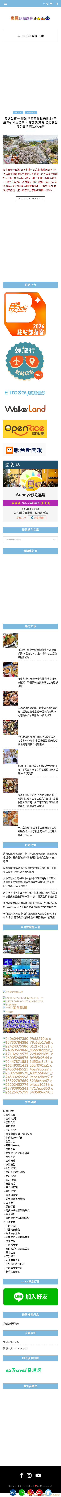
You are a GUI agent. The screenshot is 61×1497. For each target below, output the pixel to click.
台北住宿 (10, 1241)
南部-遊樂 (11, 1179)
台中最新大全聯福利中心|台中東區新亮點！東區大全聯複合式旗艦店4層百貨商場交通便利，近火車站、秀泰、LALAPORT (29, 882)
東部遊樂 (10, 1256)
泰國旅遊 (10, 1183)
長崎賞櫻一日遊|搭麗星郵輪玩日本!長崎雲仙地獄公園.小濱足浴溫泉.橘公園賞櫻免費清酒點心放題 (30, 122)
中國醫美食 (12, 1244)
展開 (5, 1110)
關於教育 (10, 1126)
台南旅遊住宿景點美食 (17, 1248)
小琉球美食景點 (14, 1267)
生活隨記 (10, 1214)
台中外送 (10, 1156)
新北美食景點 (13, 1260)
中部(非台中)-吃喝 (15, 1172)
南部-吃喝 (11, 1191)
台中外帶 (10, 1149)
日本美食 (10, 1221)
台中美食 (10, 1114)
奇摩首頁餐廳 (13, 1145)
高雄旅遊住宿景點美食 (17, 1237)
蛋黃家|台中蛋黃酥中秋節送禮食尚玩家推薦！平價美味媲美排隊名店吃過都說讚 (38, 682)
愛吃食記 (10, 1122)
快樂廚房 (10, 1164)
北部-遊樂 (11, 1175)
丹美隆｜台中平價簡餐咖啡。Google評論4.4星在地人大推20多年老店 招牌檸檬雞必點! (37, 653)
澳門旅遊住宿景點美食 (17, 1218)
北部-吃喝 (11, 1168)
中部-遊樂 (11, 1129)
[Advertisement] (30, 78)
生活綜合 (10, 1141)
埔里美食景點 (13, 1229)
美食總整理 (12, 1187)
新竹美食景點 (13, 1271)
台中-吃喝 (11, 1118)
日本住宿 (10, 1252)
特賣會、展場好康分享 (17, 1152)
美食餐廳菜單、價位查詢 (19, 1133)
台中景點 (10, 1160)
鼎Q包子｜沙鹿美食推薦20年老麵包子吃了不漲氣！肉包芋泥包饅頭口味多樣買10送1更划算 (38, 769)
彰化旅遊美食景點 (15, 1198)
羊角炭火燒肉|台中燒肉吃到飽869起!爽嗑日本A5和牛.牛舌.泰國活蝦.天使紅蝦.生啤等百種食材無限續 (37, 740)
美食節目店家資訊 (15, 1264)
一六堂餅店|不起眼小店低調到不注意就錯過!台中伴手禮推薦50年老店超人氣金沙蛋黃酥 (37, 831)
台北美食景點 (13, 1233)
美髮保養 (10, 1206)
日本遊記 (17, 112)
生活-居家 (11, 1225)
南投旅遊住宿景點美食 (17, 1210)
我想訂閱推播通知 (11, 1323)
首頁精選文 (12, 1195)
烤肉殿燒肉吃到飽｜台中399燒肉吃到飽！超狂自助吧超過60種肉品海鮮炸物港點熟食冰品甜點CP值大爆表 (37, 711)
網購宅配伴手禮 (14, 1137)
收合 (11, 1110)
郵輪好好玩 (31, 112)
